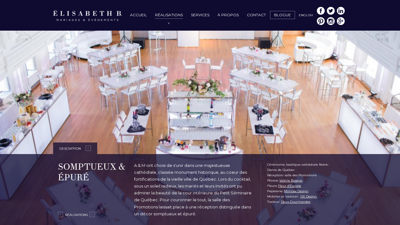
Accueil (138, 14)
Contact (256, 14)
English (306, 15)
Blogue (282, 14)
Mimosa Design (296, 191)
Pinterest (321, 21)
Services (200, 14)
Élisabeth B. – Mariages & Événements (87, 16)
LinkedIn (341, 11)
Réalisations (169, 14)
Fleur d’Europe (289, 186)
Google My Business (341, 21)
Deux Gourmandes (295, 202)
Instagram (331, 21)
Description (70, 149)
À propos (228, 14)
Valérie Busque (290, 180)
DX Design (308, 196)
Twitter (331, 11)
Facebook (321, 11)
